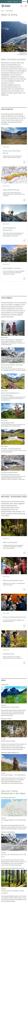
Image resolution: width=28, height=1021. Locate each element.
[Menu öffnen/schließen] (26, 6)
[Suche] (22, 6)
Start (2, 10)
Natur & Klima (9, 10)
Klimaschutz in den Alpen (13, 793)
